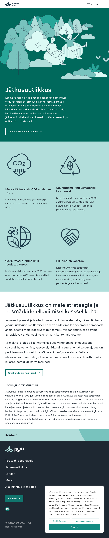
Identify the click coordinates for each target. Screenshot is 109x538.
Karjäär (10, 473)
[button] (97, 4)
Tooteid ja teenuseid (19, 460)
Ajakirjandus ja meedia (20, 486)
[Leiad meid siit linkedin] (7, 509)
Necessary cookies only (85, 521)
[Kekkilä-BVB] (14, 448)
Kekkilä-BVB (13, 4)
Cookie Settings (59, 521)
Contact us (14, 498)
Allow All (74, 527)
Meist (9, 480)
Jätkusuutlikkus (16, 467)
